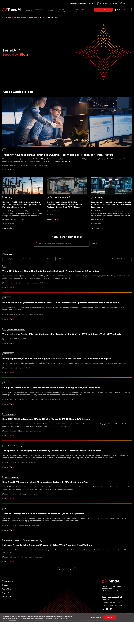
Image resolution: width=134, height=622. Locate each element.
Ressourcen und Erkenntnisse (25, 17)
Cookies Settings (95, 617)
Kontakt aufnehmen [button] (123, 10)
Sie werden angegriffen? (78, 3)
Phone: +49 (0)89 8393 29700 (112, 605)
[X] (103, 609)
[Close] (131, 617)
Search (94, 243)
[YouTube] (107, 609)
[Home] (111, 581)
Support (91, 3)
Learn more (12, 620)
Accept (109, 617)
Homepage (6, 17)
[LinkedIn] (111, 609)
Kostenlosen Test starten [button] (103, 10)
